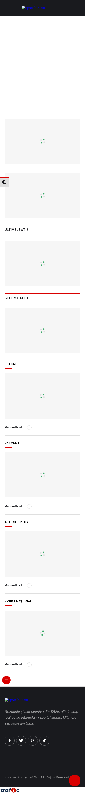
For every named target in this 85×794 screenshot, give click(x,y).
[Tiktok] (44, 741)
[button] (79, 8)
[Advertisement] (42, 60)
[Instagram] (33, 741)
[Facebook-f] (10, 741)
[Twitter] (21, 741)
